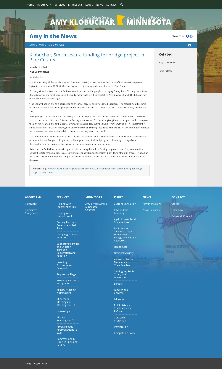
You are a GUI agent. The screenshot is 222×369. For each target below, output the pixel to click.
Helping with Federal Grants (65, 215)
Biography (31, 203)
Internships (63, 311)
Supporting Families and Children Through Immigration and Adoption (68, 249)
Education (119, 299)
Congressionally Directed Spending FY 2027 (67, 342)
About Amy (44, 4)
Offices (175, 203)
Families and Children (121, 291)
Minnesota (75, 4)
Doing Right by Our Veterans (68, 236)
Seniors (118, 283)
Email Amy (177, 210)
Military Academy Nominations (66, 291)
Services (60, 4)
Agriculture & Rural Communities (125, 221)
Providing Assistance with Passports (65, 265)
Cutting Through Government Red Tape (66, 225)
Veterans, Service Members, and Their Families (124, 262)
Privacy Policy (40, 363)
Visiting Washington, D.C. (66, 319)
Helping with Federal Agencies (66, 205)
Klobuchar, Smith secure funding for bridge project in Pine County (86, 57)
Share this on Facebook (187, 36)
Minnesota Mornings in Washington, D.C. (66, 302)
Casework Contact (181, 216)
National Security (124, 253)
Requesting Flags (66, 274)
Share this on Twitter (191, 36)
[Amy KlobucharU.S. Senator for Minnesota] (111, 19)
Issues (89, 4)
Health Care (120, 246)
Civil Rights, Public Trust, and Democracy (124, 274)
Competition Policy (124, 333)
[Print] (190, 45)
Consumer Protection (120, 319)
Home (30, 4)
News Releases (166, 70)
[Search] (121, 4)
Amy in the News (53, 36)
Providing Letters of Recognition (68, 282)
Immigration (121, 326)
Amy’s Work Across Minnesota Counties (96, 207)
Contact (111, 4)
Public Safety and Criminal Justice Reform (123, 308)
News (99, 4)
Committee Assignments (32, 211)
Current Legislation (125, 203)
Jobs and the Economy (121, 211)
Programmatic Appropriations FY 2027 (67, 329)
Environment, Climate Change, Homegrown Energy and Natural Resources (125, 234)
